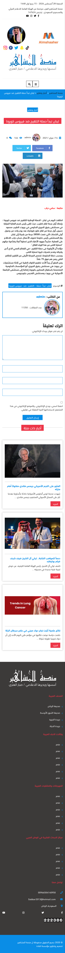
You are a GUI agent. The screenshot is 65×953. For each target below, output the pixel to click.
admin (28, 137)
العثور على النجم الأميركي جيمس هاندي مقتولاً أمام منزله (33, 487)
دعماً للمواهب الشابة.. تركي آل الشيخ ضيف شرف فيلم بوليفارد (35, 560)
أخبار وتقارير (33, 109)
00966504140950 (47, 892)
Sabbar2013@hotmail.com (42, 899)
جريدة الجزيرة (54, 719)
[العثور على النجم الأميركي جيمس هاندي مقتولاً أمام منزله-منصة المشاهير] (32, 461)
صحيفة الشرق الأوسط (50, 712)
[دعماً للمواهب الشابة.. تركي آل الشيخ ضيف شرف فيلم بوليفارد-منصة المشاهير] (32, 533)
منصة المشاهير (24, 942)
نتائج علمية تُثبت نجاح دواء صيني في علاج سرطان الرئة (32, 630)
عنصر (58, 744)
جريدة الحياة (55, 726)
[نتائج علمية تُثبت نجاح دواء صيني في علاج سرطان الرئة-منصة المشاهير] (32, 605)
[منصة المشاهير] (32, 62)
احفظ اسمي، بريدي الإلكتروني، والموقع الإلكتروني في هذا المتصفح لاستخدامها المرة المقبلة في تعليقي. (36, 407)
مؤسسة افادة (42, 945)
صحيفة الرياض (54, 706)
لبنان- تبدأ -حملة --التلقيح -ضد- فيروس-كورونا (30, 285)
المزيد (55, 504)
